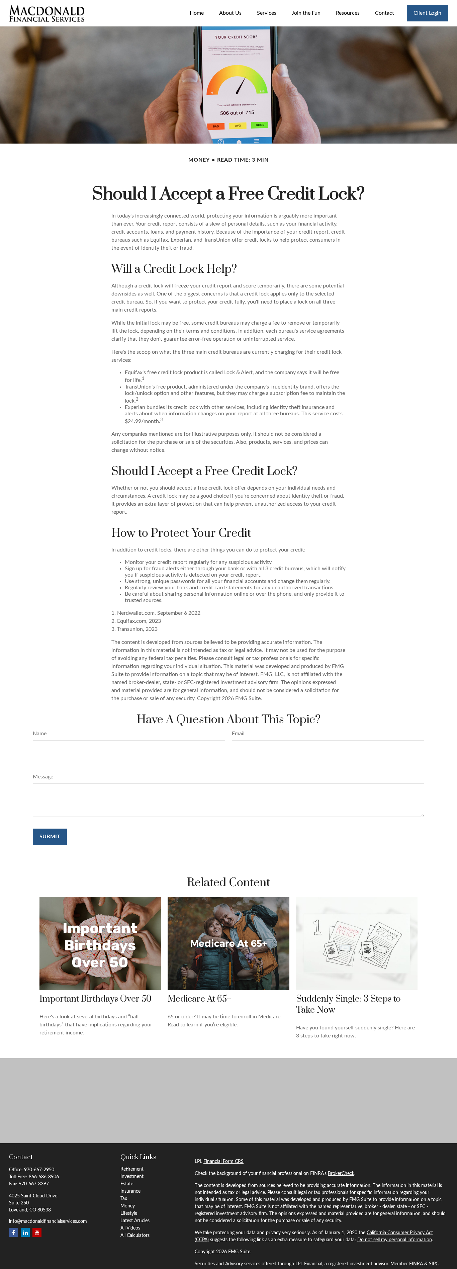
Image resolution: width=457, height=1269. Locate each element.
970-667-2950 (39, 1170)
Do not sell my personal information (394, 1240)
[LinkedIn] (25, 1232)
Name (40, 733)
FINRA (416, 1264)
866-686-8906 (44, 1177)
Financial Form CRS (223, 1161)
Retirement (132, 1169)
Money (127, 1206)
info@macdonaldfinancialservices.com (48, 1221)
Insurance (130, 1191)
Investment (132, 1176)
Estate (126, 1184)
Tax (123, 1198)
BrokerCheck (341, 1173)
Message (43, 776)
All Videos (130, 1228)
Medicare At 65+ (199, 999)
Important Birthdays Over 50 (95, 999)
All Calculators (135, 1235)
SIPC (434, 1264)
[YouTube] (36, 1232)
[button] (196, 13)
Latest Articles (135, 1220)
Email (238, 733)
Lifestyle (128, 1213)
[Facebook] (13, 1232)
